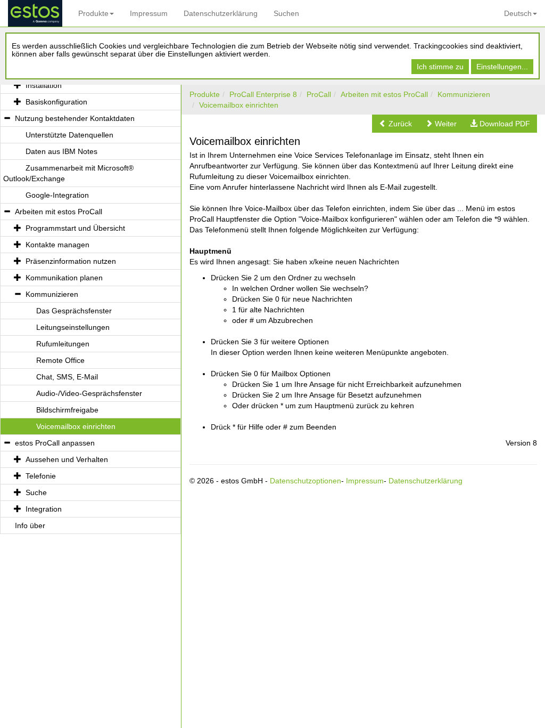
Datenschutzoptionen (305, 480)
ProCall (319, 94)
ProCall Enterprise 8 (263, 94)
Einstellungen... (502, 66)
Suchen (286, 13)
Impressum (149, 13)
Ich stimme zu (440, 66)
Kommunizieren (463, 94)
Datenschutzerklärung (221, 13)
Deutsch (518, 13)
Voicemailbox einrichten (238, 105)
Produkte (93, 13)
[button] (395, 124)
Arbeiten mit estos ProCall (384, 94)
